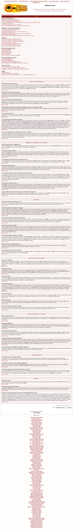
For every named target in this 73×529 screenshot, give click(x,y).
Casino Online (36, 454)
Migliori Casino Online (36, 500)
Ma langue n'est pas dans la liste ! (8, 32)
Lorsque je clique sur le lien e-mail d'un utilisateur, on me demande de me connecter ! (18, 35)
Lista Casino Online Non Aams (36, 439)
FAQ (35, 9)
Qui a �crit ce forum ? (6, 72)
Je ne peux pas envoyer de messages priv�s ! (11, 66)
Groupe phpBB (42, 381)
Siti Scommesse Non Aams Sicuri (36, 468)
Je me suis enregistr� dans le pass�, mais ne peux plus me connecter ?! (16, 25)
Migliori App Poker (36, 509)
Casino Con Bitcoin (36, 480)
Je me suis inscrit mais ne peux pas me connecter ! (11, 24)
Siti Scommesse (36, 432)
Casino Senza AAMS (36, 505)
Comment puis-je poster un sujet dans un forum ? (11, 38)
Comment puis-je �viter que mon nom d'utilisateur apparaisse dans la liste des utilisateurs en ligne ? (21, 22)
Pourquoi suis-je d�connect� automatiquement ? (11, 21)
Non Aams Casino (36, 421)
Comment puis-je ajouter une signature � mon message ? (13, 41)
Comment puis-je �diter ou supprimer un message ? (12, 40)
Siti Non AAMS (36, 489)
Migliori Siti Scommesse (36, 527)
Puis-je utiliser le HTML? (6, 50)
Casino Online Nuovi (23, 1)
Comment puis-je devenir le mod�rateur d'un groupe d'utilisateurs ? (15, 62)
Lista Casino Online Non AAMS (36, 503)
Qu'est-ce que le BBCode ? (7, 49)
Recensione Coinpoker (36, 511)
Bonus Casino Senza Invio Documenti (36, 506)
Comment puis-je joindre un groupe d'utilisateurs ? (11, 61)
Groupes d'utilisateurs (56, 9)
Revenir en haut (5, 89)
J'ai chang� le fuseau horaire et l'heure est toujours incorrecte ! (14, 31)
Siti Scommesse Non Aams (36, 460)
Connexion (62, 10)
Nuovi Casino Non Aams (36, 477)
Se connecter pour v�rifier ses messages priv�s (49, 10)
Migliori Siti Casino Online (36, 417)
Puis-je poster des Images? (7, 52)
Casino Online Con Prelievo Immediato (39, 1)
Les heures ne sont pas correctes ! (8, 30)
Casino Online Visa (36, 462)
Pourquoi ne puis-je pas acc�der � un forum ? (11, 44)
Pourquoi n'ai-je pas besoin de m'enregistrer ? (11, 20)
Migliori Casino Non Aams (36, 429)
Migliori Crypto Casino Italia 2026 (36, 472)
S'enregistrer (64, 9)
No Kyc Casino (36, 467)
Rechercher (40, 9)
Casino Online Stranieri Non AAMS (36, 501)
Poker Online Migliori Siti (36, 494)
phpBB (34, 411)
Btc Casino (36, 469)
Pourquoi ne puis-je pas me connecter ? (9, 19)
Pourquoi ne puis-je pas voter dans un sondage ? (11, 45)
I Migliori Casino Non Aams (36, 473)
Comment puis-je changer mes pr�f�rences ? (11, 29)
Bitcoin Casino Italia (36, 474)
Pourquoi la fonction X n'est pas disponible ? (10, 73)
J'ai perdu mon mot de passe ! (7, 23)
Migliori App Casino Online (36, 459)
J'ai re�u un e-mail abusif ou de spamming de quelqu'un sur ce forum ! (15, 69)
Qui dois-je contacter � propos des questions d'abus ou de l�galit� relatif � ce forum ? (19, 74)
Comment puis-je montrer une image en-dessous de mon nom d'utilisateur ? (16, 33)
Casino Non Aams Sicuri (36, 471)
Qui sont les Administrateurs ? (7, 58)
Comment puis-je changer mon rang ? (9, 34)
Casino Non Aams (36, 418)
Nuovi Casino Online (36, 476)
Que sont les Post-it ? (6, 54)
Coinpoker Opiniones (36, 510)
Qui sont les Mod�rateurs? (7, 59)
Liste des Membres (47, 9)
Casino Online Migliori (36, 450)
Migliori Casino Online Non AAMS (36, 518)
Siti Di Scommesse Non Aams (36, 485)
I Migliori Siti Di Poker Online (36, 496)
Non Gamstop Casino (54, 1)
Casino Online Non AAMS (36, 492)
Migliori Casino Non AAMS (36, 490)
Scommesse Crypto (36, 455)
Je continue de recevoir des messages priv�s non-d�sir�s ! (14, 67)
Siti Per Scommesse (36, 435)
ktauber (39, 412)
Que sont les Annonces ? (6, 53)
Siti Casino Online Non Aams (36, 427)
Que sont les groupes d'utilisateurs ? (9, 60)
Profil (38, 10)
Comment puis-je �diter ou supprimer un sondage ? (12, 43)
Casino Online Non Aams (36, 423)
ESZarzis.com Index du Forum (7, 14)
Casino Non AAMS (36, 431)
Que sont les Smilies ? (6, 51)
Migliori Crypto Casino (36, 464)
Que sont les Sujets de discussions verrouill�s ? (11, 55)
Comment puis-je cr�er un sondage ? (9, 42)
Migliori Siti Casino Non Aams (36, 434)
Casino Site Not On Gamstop (10, 1)
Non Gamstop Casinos (36, 422)
